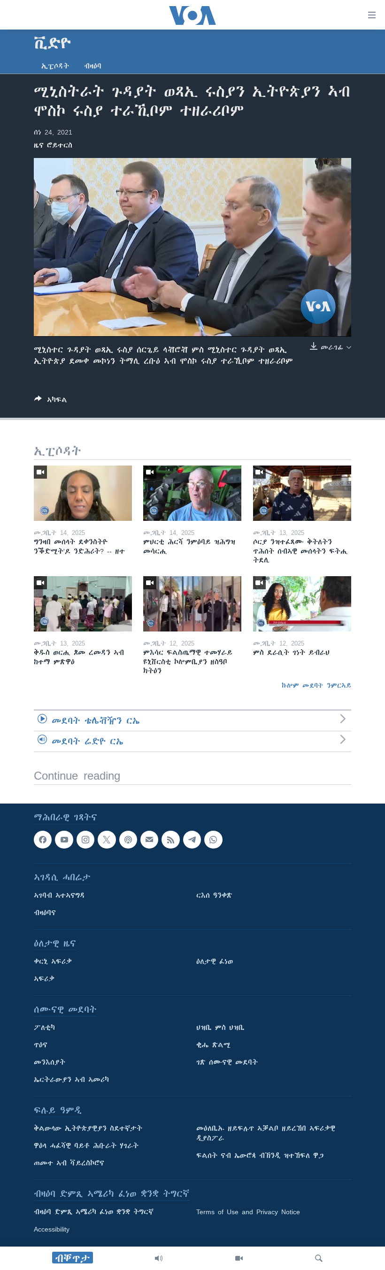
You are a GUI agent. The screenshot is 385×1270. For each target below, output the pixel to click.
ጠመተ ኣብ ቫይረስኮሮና (69, 1163)
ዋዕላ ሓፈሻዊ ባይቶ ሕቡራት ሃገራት (86, 1146)
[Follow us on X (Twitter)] (107, 840)
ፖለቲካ (44, 1027)
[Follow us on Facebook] (43, 840)
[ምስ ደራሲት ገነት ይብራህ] (302, 603)
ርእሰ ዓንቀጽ (214, 895)
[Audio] (159, 1258)
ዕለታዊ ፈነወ (214, 961)
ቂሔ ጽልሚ (213, 1045)
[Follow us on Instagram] (85, 840)
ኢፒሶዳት (55, 66)
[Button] (50, 401)
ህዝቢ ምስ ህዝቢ (220, 1027)
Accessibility (51, 1229)
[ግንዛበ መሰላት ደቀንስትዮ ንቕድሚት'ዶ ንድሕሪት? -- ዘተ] (83, 493)
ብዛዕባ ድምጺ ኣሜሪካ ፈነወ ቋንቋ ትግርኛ (94, 1212)
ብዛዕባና (45, 913)
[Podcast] (128, 840)
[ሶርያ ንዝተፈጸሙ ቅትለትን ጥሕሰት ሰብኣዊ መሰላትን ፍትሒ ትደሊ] (302, 493)
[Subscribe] (149, 840)
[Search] (319, 1258)
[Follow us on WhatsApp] (213, 840)
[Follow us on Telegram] (192, 840)
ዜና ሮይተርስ (53, 145)
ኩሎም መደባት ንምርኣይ (316, 685)
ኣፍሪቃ (44, 979)
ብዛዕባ (92, 66)
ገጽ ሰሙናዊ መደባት (227, 1062)
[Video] (239, 1258)
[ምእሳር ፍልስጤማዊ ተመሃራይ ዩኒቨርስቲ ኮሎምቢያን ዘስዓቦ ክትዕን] (192, 603)
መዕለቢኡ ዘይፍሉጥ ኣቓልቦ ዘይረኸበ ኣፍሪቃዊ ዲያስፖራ (265, 1133)
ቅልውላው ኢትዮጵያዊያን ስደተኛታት (88, 1128)
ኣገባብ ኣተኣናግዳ (59, 895)
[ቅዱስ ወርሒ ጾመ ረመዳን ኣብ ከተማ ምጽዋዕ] (83, 603)
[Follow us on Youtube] (64, 840)
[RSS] (170, 840)
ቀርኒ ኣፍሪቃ (53, 961)
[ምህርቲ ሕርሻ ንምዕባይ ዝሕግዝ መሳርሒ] (192, 493)
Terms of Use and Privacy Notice (248, 1212)
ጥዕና (40, 1045)
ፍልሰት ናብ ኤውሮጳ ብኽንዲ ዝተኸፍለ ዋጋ (259, 1155)
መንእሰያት (49, 1062)
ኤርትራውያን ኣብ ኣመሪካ (71, 1079)
